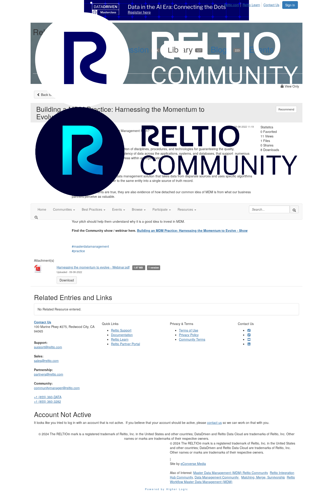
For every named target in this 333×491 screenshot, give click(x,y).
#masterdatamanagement (90, 246)
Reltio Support (121, 330)
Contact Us (271, 4)
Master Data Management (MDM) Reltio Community (230, 472)
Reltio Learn (251, 4)
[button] (64, 209)
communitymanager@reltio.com (57, 388)
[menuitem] (233, 4)
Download (67, 280)
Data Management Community (217, 477)
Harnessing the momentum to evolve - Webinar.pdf (93, 267)
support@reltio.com (48, 347)
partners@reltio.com (48, 374)
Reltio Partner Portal (125, 344)
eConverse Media (193, 463)
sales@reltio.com (46, 360)
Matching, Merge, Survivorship (263, 477)
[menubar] (253, 4)
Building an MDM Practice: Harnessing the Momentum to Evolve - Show (192, 230)
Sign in (290, 5)
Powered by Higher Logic (166, 489)
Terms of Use (188, 330)
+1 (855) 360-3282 (47, 401)
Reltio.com (231, 4)
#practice (78, 251)
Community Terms (192, 339)
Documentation (122, 334)
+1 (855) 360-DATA (47, 397)
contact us (214, 422)
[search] (294, 209)
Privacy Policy (189, 334)
